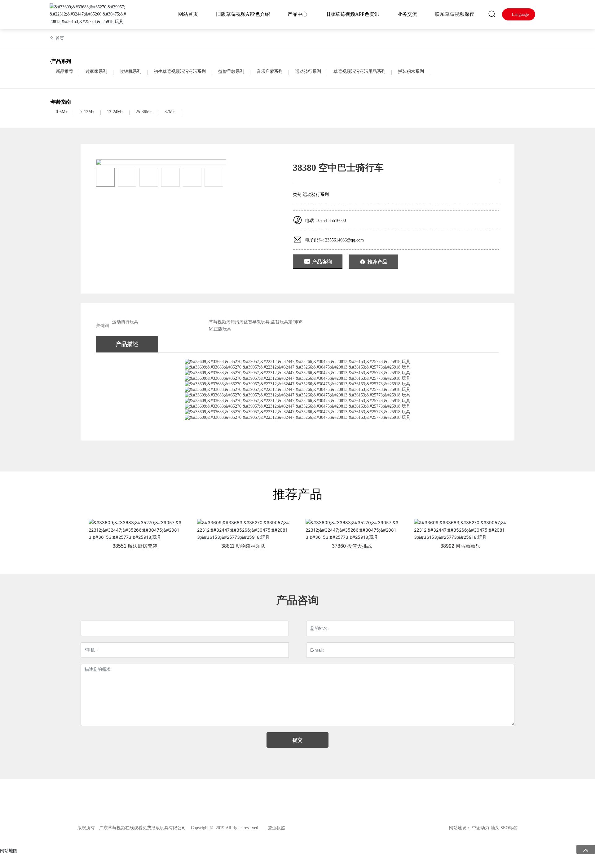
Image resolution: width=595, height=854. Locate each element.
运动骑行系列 (308, 71)
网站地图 (8, 850)
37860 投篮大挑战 (352, 546)
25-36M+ (144, 111)
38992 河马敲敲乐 (460, 546)
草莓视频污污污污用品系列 (359, 71)
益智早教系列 (231, 71)
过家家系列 (96, 71)
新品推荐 (64, 71)
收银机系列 (130, 71)
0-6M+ (62, 111)
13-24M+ (115, 111)
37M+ (170, 111)
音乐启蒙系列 (270, 71)
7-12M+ (87, 111)
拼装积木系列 (411, 71)
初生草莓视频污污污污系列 (180, 71)
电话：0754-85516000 (325, 220)
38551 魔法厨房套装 (134, 546)
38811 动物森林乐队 (243, 546)
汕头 (495, 827)
